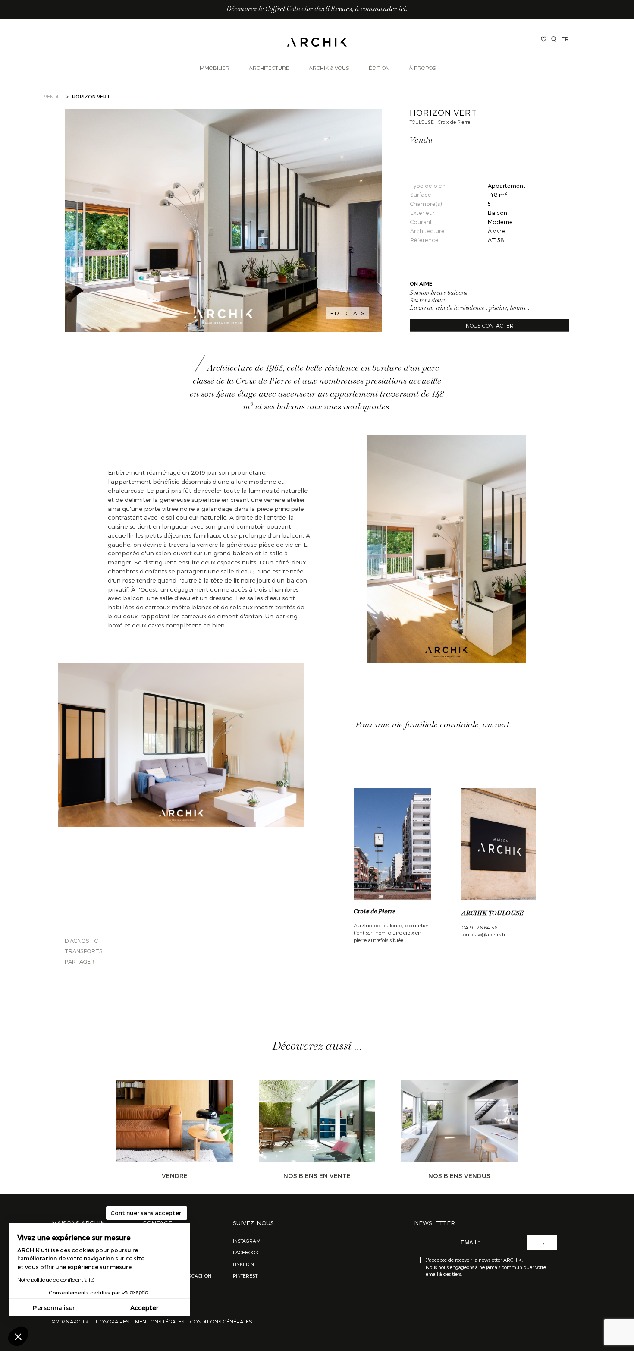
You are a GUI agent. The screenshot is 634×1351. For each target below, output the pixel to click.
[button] (18, 1336)
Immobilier (213, 68)
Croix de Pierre (374, 912)
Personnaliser (54, 1307)
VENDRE (175, 1175)
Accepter (144, 1307)
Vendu (52, 96)
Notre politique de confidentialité (55, 1279)
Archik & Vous (329, 68)
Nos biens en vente (317, 1175)
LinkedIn (243, 1264)
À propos (422, 68)
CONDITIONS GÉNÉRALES (220, 1321)
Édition (379, 68)
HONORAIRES (113, 1321)
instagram (247, 1241)
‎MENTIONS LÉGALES (160, 1321)
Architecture (269, 68)
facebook (245, 1252)
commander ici (383, 9)
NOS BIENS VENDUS (459, 1175)
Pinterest (245, 1276)
